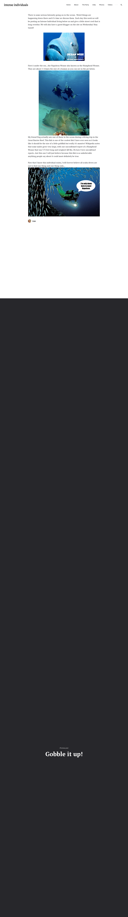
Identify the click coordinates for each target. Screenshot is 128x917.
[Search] (121, 5)
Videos (110, 5)
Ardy (94, 5)
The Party (85, 5)
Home (68, 5)
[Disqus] (64, 261)
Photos (101, 5)
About (76, 5)
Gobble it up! (64, 754)
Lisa (34, 221)
